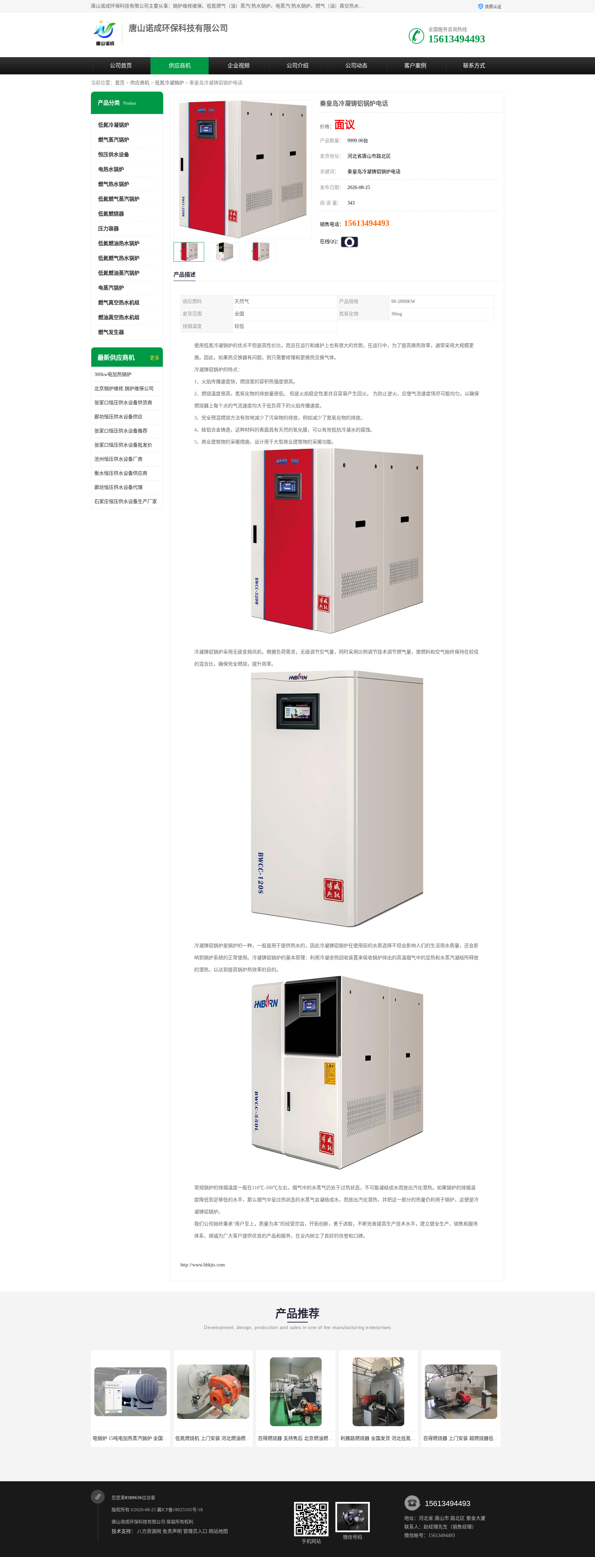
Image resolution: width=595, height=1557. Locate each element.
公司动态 (356, 66)
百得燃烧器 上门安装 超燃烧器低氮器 (380, 1438)
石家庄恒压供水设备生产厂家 (125, 501)
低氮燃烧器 (111, 214)
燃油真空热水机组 (118, 317)
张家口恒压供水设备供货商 (123, 402)
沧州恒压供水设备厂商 (118, 459)
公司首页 (121, 66)
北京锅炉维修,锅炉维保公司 (124, 388)
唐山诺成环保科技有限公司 (138, 1521)
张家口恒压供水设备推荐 (120, 430)
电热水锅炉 (111, 169)
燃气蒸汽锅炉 (113, 140)
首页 (120, 82)
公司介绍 (297, 66)
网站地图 (218, 1531)
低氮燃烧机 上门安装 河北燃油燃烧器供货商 (140, 1438)
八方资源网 (149, 1531)
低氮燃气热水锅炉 (118, 258)
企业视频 (239, 66)
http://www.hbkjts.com (202, 1264)
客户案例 (415, 66)
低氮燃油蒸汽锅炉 (118, 273)
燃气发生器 (111, 332)
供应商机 (180, 66)
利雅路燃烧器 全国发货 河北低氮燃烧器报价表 (307, 1438)
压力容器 (108, 228)
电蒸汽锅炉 (111, 288)
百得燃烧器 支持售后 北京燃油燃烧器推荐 (220, 1438)
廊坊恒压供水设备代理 (118, 487)
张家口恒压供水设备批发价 (123, 445)
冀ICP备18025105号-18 (180, 1509)
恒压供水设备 (113, 154)
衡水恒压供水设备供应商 (120, 473)
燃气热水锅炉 (113, 184)
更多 (154, 357)
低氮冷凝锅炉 (169, 82)
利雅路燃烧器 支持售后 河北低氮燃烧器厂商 (470, 1438)
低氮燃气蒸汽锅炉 (118, 199)
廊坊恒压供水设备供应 (118, 416)
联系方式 (474, 66)
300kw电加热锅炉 (113, 374)
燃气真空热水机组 (118, 302)
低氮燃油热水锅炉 (118, 243)
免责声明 (172, 1531)
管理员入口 (195, 1531)
